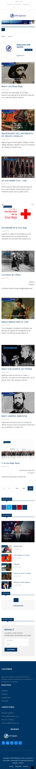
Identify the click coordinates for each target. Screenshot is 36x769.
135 (23, 488)
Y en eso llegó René (11, 463)
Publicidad (17, 4)
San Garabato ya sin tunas (22, 555)
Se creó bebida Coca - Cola (14, 180)
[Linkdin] (23, 8)
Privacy (11, 766)
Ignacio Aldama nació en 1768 (15, 322)
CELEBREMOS (8, 65)
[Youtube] (20, 8)
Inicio (3, 36)
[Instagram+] (17, 8)
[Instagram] (16, 743)
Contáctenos (26, 4)
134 (17, 488)
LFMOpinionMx (18, 606)
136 (30, 488)
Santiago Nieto (18, 546)
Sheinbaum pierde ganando (22, 582)
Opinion (7, 530)
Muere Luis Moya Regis (12, 86)
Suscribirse (11, 649)
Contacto (25, 766)
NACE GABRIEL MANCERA (14, 416)
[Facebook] (11, 8)
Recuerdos (17, 564)
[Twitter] (14, 8)
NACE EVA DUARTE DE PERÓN (17, 369)
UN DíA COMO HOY (10, 159)
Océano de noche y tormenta (22, 573)
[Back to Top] (32, 767)
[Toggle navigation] (3, 29)
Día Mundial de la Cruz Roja (14, 228)
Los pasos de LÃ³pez (11, 275)
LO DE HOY (7, 206)
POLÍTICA (7, 253)
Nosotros (10, 4)
